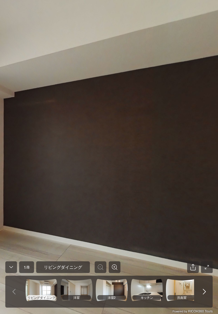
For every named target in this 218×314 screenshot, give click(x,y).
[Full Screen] (207, 267)
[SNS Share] (193, 267)
